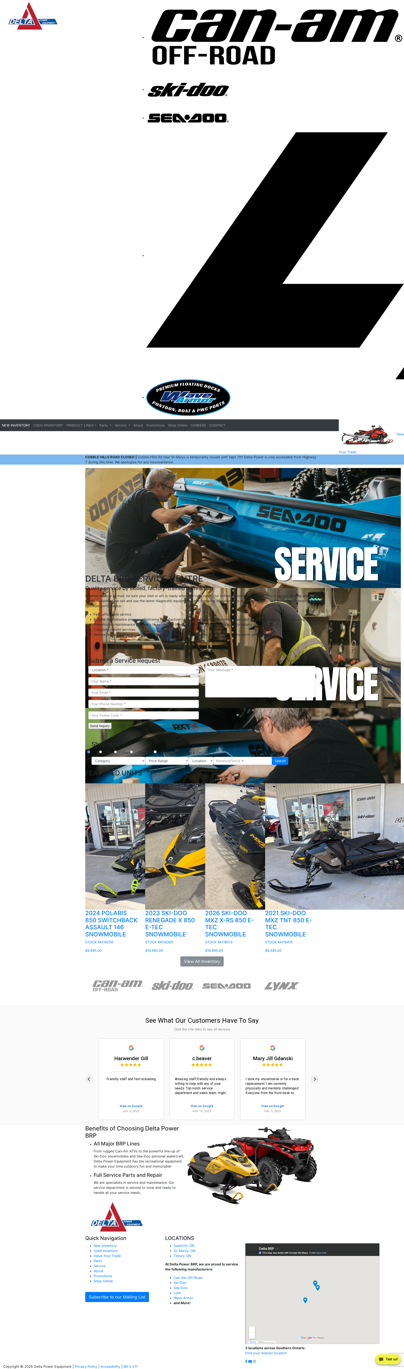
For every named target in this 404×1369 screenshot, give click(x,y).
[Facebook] (246, 1361)
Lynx (177, 1293)
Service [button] (121, 425)
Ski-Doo (180, 1283)
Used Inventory (106, 1251)
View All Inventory (202, 961)
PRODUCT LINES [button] (79, 425)
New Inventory (105, 1246)
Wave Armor (183, 1298)
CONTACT (217, 425)
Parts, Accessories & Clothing (185, 752)
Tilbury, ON (182, 1256)
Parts (98, 1261)
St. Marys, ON (184, 1251)
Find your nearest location (266, 1353)
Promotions (155, 425)
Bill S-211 (131, 1366)
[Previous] (89, 1079)
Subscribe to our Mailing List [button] (117, 1297)
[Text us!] (388, 1360)
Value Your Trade (107, 1256)
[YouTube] (250, 1361)
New (111, 752)
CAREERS (198, 425)
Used (126, 752)
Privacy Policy (86, 1366)
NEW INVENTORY (16, 425)
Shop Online (177, 425)
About (138, 425)
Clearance (146, 752)
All (98, 752)
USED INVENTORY (48, 425)
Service (99, 1266)
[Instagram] (254, 1361)
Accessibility (110, 1366)
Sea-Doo (181, 1288)
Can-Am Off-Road (188, 1278)
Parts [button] (104, 425)
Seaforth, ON (184, 1246)
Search (280, 761)
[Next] (315, 1079)
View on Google (131, 1106)
